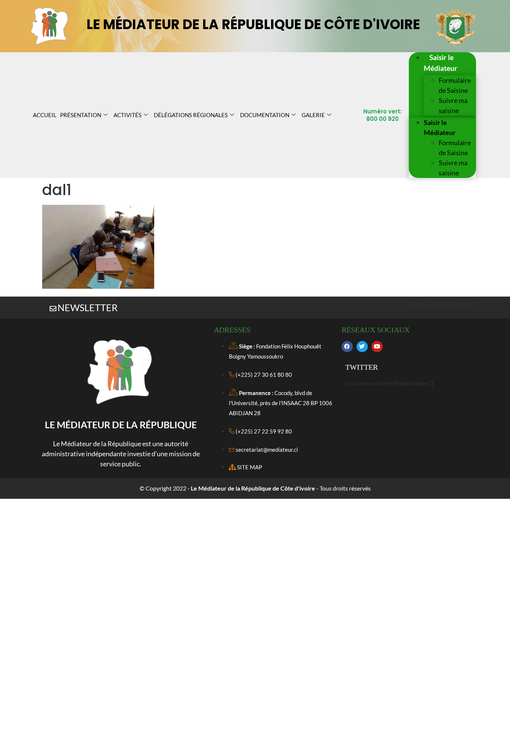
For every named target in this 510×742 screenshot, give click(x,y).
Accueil (44, 115)
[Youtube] (377, 346)
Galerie (313, 115)
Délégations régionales (191, 115)
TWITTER (361, 367)
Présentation (80, 115)
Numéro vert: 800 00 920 (382, 115)
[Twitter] (362, 346)
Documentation (264, 115)
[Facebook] (347, 346)
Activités (127, 115)
